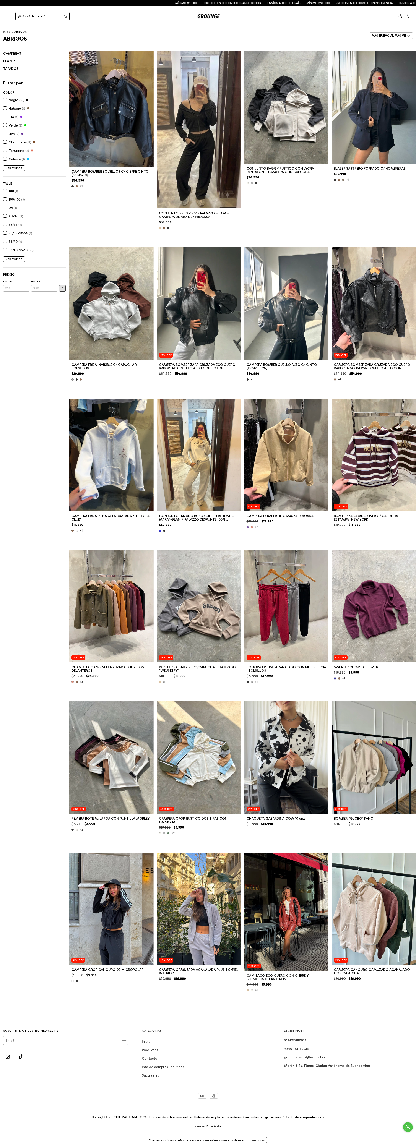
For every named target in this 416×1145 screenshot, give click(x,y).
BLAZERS (10, 61)
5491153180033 (295, 1040)
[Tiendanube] (208, 1126)
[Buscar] (65, 16)
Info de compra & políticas (163, 1067)
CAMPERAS (12, 53)
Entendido (258, 1140)
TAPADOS (10, 68)
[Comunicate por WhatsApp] (408, 1127)
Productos (150, 1050)
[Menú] (7, 17)
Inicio (6, 32)
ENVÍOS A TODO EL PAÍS (118, 3)
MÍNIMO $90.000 (21, 3)
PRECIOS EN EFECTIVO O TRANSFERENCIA (67, 3)
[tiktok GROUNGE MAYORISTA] (20, 1057)
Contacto (149, 1058)
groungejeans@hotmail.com (306, 1057)
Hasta (35, 281)
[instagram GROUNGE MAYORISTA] (8, 1057)
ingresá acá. (272, 1117)
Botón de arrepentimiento (304, 1117)
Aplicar (62, 288)
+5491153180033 (296, 1049)
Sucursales (150, 1075)
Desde (8, 281)
